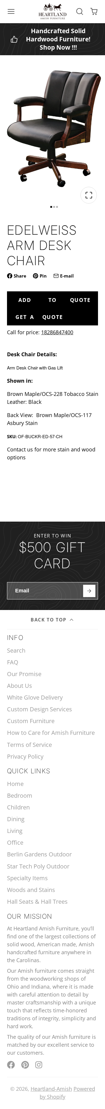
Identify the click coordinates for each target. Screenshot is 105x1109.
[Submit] (89, 591)
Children (18, 807)
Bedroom (19, 795)
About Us (19, 686)
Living (14, 831)
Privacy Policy (25, 756)
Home (15, 784)
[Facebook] (11, 1065)
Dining (15, 819)
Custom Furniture (31, 721)
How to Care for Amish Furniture (51, 733)
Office (15, 842)
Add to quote (54, 299)
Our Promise (24, 674)
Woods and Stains (31, 890)
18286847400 (57, 332)
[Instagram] (39, 1065)
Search (16, 650)
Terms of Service (29, 745)
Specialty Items (27, 878)
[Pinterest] (25, 1065)
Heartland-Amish (51, 1088)
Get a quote (39, 316)
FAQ (12, 662)
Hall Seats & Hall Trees (37, 901)
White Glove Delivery (35, 697)
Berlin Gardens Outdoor (39, 854)
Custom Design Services (39, 709)
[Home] (52, 11)
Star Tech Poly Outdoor (38, 866)
